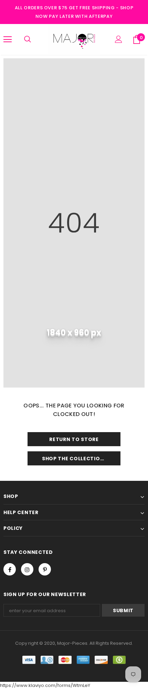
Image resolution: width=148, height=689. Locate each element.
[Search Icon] (27, 39)
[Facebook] (9, 569)
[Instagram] (27, 569)
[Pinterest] (45, 569)
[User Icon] (118, 39)
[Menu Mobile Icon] (7, 39)
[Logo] (74, 39)
